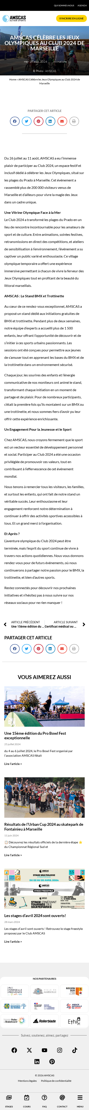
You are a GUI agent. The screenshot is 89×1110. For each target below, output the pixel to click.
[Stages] (9, 1097)
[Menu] (80, 1097)
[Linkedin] (37, 1061)
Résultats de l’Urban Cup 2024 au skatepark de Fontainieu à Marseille (43, 826)
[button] (15, 121)
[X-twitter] (29, 1050)
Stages (9, 1106)
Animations (60, 61)
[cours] (26, 1097)
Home (12, 79)
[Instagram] (59, 1050)
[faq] (44, 1097)
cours (26, 1106)
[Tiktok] (74, 1050)
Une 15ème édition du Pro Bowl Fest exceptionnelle (35, 735)
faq (44, 1106)
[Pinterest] (52, 1061)
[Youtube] (44, 1050)
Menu (80, 1106)
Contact (62, 1106)
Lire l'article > (13, 764)
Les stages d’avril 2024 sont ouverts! (35, 915)
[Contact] (62, 1097)
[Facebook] (14, 1050)
